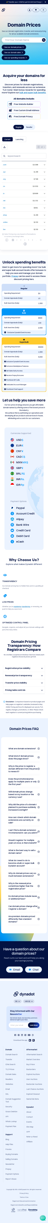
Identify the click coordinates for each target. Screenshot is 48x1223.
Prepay (14, 276)
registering (17, 607)
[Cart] (35, 10)
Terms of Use (24, 1197)
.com (4, 165)
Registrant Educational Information (24, 1201)
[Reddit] (33, 1035)
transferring (26, 607)
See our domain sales (12, 52)
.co (4, 186)
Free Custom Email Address (26, 110)
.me (4, 208)
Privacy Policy (24, 1193)
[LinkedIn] (22, 1035)
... (36, 240)
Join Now (34, 1025)
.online (5, 222)
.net (4, 201)
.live (4, 229)
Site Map (29, 1127)
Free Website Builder (23, 104)
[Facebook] (15, 1035)
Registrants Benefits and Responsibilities (24, 1205)
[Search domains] (43, 40)
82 (41, 240)
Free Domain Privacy (23, 116)
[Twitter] (25, 1035)
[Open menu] (43, 10)
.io (3, 193)
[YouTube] (29, 1035)
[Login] (29, 10)
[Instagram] (19, 1035)
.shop (5, 215)
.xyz (4, 172)
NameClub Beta (32, 1099)
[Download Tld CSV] (4, 147)
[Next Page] (25, 244)
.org (4, 179)
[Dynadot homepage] (3, 10)
